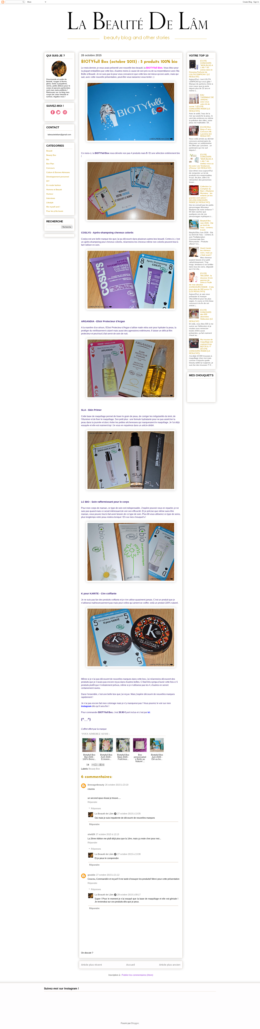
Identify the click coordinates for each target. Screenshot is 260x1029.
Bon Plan (50, 164)
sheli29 (91, 834)
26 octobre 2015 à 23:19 (116, 785)
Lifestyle (49, 202)
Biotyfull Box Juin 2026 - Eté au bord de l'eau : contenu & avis (206, 225)
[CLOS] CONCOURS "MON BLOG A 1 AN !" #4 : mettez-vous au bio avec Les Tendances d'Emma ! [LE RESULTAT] (201, 161)
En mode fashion (53, 185)
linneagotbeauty (96, 785)
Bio (47, 159)
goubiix (91, 875)
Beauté (49, 151)
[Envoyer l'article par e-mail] (87, 764)
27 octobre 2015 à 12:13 (107, 834)
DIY (47, 181)
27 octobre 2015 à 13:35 (129, 813)
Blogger (135, 1023)
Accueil (130, 964)
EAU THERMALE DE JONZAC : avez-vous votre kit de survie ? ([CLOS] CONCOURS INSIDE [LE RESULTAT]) (201, 103)
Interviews (50, 198)
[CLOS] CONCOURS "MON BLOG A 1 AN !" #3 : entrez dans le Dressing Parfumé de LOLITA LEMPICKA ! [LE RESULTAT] (201, 69)
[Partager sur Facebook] (100, 764)
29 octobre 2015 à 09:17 (129, 895)
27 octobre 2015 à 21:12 (107, 875)
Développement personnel (57, 177)
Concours (50, 168)
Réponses (96, 808)
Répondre (92, 802)
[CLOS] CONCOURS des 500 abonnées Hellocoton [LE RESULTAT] (201, 315)
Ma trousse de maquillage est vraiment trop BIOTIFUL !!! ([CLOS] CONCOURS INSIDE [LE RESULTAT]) (201, 346)
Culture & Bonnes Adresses (58, 172)
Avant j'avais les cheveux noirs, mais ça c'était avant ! (206, 251)
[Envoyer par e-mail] (93, 764)
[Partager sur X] (98, 764)
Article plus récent (91, 964)
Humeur (49, 194)
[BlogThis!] (95, 764)
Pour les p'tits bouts (54, 211)
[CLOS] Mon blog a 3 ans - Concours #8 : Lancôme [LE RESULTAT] (206, 131)
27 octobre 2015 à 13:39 (129, 854)
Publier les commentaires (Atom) (137, 975)
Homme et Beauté (54, 189)
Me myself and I (53, 207)
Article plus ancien (169, 964)
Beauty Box (94, 769)
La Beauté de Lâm (104, 813)
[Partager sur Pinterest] (103, 764)
